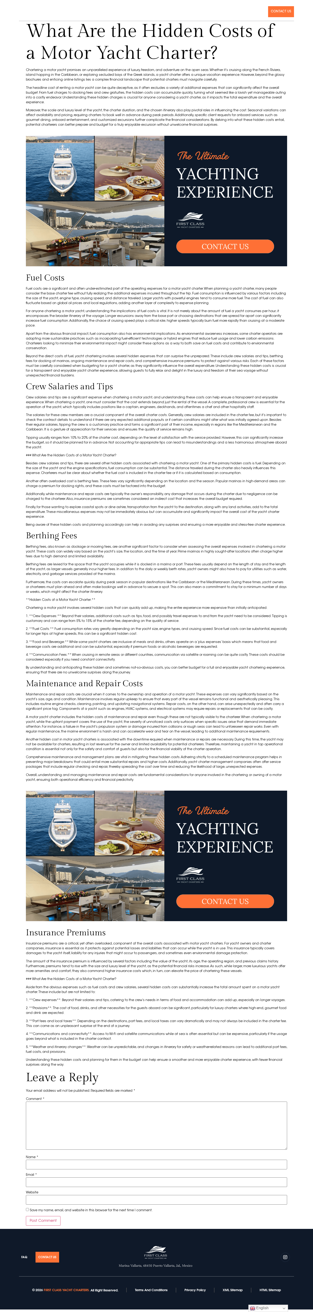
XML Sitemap (233, 1290)
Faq (260, 11)
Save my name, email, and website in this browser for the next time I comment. (91, 1210)
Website (32, 1192)
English (262, 1308)
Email (31, 1175)
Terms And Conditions (151, 1290)
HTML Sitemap (270, 1290)
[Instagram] (21, 11)
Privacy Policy (195, 1290)
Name (32, 1157)
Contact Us (281, 11)
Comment (35, 1099)
